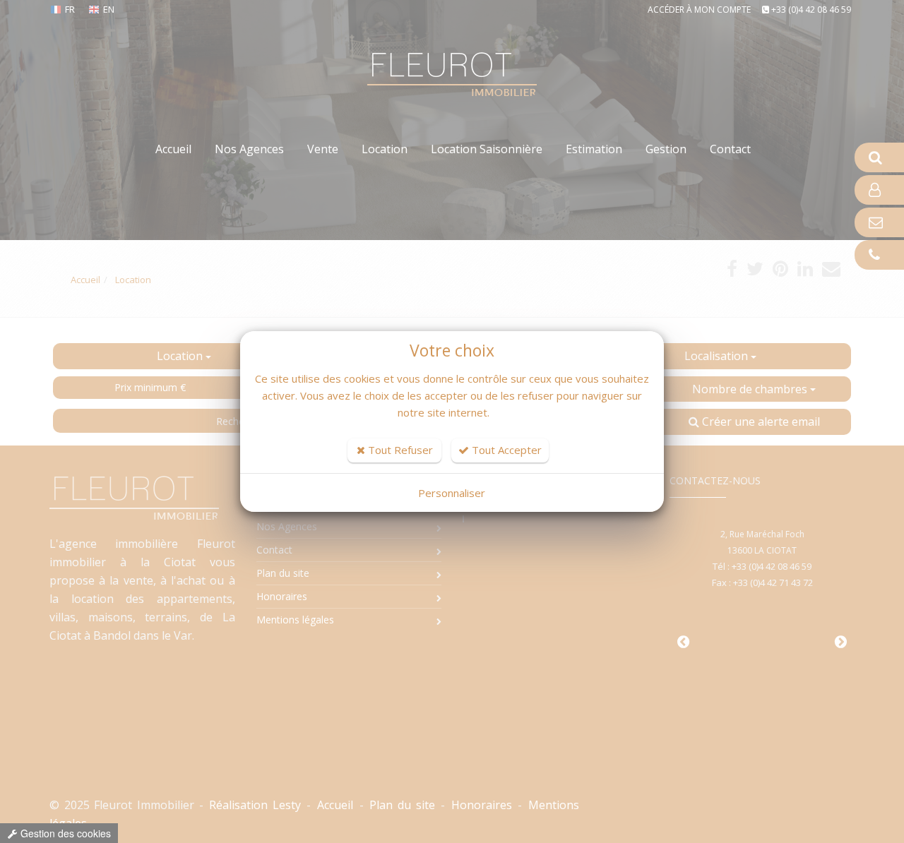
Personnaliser (451, 493)
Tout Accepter (505, 450)
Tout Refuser (399, 450)
